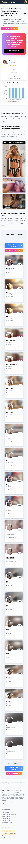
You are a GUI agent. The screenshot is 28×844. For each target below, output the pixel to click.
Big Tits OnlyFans (6, 820)
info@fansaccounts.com (8, 837)
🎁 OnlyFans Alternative (13, 250)
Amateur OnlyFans (6, 816)
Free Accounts (5, 812)
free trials (19, 797)
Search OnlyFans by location (9, 814)
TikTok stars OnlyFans (7, 822)
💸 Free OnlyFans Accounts (13, 245)
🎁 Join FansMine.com (13, 773)
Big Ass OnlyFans (6, 818)
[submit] (14, 51)
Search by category (13, 241)
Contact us (4, 835)
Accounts (8, 2)
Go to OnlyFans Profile (10, 28)
